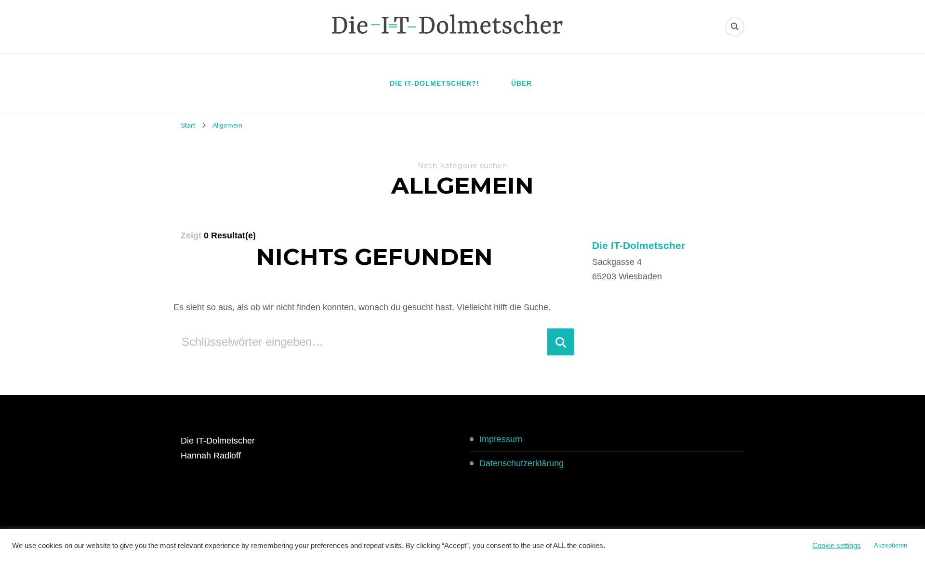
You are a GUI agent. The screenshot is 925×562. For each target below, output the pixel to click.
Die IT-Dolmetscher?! (434, 83)
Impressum (500, 439)
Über (521, 83)
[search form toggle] (734, 27)
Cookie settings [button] (836, 545)
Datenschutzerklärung (521, 463)
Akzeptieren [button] (890, 545)
